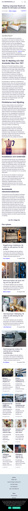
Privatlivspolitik (16, 507)
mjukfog (20, 51)
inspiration (23, 10)
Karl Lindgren (6, 258)
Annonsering (14, 495)
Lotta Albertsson (7, 327)
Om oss (14, 497)
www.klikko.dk (15, 488)
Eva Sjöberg (6, 362)
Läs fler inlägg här (14, 220)
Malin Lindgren (12, 11)
